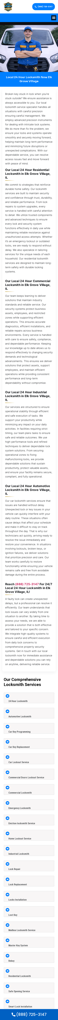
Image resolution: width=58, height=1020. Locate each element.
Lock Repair (14, 869)
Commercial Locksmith (20, 792)
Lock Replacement (17, 884)
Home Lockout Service (19, 838)
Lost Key (12, 915)
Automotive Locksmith (19, 716)
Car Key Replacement (19, 747)
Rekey (11, 960)
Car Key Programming (19, 731)
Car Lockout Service (18, 762)
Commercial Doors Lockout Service (26, 777)
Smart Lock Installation (20, 1006)
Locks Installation (17, 899)
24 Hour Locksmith (18, 701)
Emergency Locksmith (19, 808)
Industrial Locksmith (18, 853)
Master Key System (18, 945)
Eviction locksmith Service (21, 823)
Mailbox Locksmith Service (21, 930)
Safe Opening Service (19, 991)
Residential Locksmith (19, 976)
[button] (53, 17)
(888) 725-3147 (27, 584)
